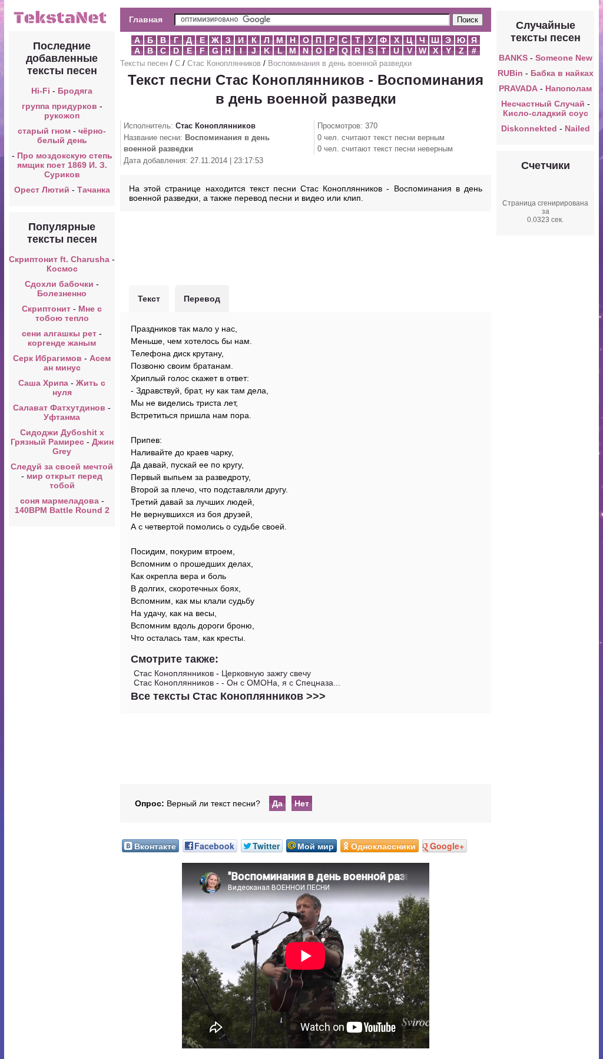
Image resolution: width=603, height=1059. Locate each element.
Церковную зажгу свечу (266, 673)
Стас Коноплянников (224, 63)
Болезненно (62, 293)
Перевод (202, 298)
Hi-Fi (40, 90)
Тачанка (93, 189)
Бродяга (75, 90)
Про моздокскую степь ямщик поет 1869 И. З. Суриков (64, 165)
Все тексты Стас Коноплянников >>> (228, 696)
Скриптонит (46, 308)
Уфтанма (62, 417)
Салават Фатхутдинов (59, 407)
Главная (146, 19)
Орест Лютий (41, 189)
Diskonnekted (529, 128)
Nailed (577, 128)
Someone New (563, 57)
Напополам (568, 88)
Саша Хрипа (43, 383)
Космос (62, 268)
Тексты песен (144, 63)
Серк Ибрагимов (47, 358)
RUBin (510, 73)
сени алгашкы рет (60, 333)
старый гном (44, 130)
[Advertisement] (305, 246)
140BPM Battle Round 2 (62, 510)
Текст (149, 298)
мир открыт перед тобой (64, 480)
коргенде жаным (62, 343)
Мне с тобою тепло (68, 313)
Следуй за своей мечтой (62, 466)
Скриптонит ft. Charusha (59, 259)
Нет (301, 803)
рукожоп (61, 115)
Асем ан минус (77, 362)
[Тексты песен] (62, 22)
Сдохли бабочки (59, 284)
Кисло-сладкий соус (545, 113)
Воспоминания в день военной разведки (340, 63)
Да (277, 803)
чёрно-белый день (72, 135)
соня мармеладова (59, 500)
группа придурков (59, 106)
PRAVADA (518, 88)
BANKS (513, 57)
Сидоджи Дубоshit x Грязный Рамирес (57, 437)
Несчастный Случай (543, 103)
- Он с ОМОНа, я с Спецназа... (280, 682)
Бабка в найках (562, 73)
